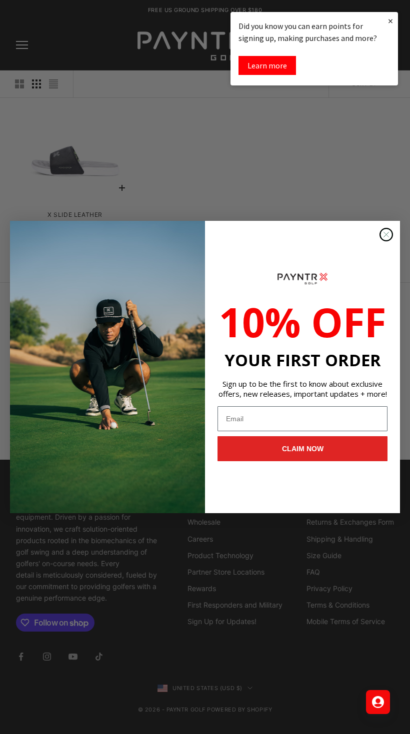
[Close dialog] (386, 234)
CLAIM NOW (303, 449)
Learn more (267, 65)
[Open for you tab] (378, 702)
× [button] (390, 20)
